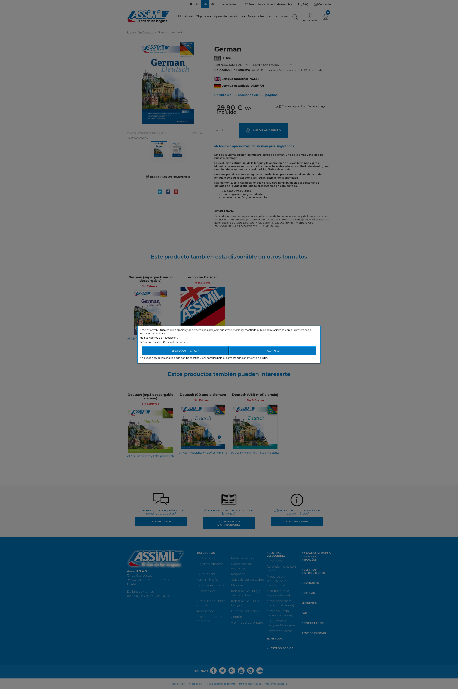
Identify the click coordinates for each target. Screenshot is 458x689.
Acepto (273, 351)
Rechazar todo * (185, 351)
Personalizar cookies (175, 342)
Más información (151, 342)
